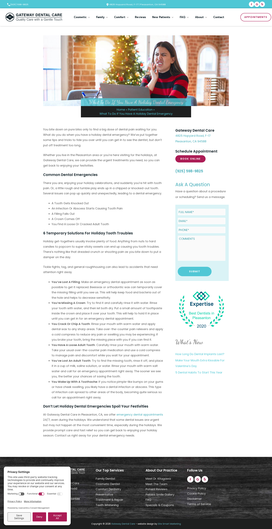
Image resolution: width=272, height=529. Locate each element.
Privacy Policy (196, 488)
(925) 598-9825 (19, 4)
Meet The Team (156, 484)
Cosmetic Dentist (108, 484)
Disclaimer (194, 499)
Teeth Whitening (107, 505)
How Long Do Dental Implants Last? (199, 354)
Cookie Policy (196, 494)
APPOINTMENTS (255, 17)
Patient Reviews (156, 489)
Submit (194, 271)
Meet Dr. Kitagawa (158, 479)
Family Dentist (105, 479)
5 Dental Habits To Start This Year (198, 372)
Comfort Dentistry (108, 489)
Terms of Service (199, 504)
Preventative (104, 494)
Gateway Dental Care (123, 523)
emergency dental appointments (139, 415)
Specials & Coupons (160, 505)
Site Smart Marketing (169, 523)
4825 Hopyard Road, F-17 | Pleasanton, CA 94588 (137, 4)
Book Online (190, 159)
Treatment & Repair (109, 500)
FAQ (148, 500)
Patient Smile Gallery (160, 494)
